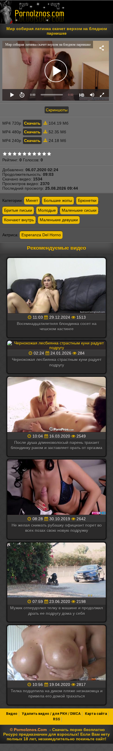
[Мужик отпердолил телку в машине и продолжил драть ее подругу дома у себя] (56, 571)
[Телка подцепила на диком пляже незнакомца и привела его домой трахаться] (56, 653)
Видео (11, 714)
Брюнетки (87, 200)
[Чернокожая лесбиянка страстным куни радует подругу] (56, 345)
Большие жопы (58, 200)
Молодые (47, 210)
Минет (32, 200)
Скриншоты (57, 110)
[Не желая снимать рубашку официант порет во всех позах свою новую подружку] (56, 488)
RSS (56, 719)
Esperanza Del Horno (41, 235)
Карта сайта (96, 714)
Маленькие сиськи (79, 210)
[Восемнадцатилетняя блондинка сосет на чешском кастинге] (56, 286)
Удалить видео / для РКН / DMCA (51, 714)
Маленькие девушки (59, 219)
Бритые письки (18, 210)
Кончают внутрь (19, 219)
